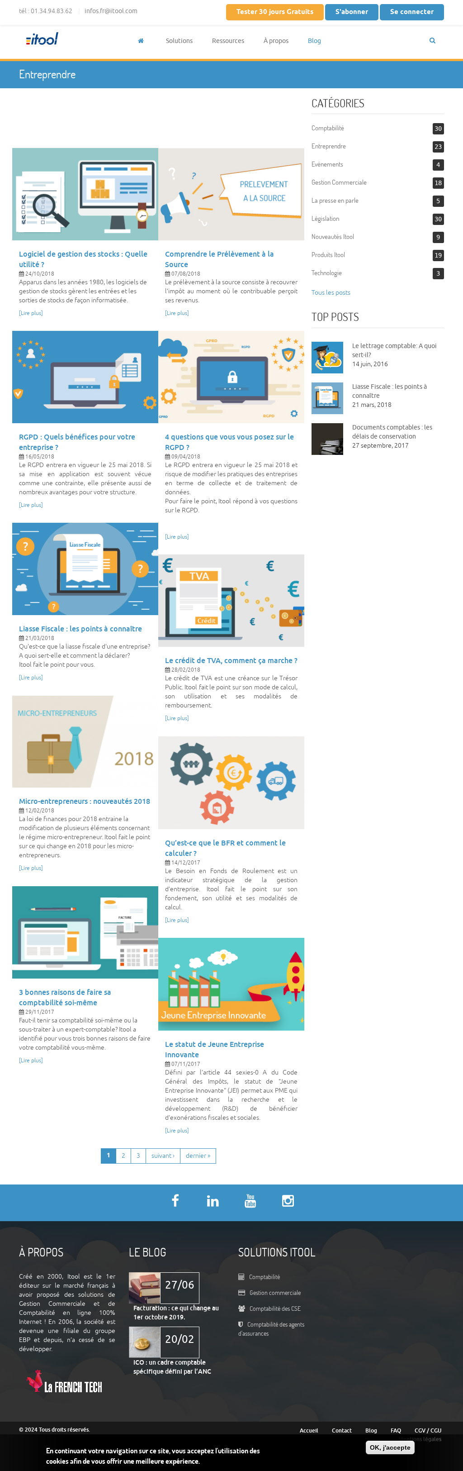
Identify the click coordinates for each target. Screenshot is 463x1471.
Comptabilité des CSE (275, 1308)
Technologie (327, 272)
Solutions (179, 41)
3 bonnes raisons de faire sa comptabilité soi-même (65, 998)
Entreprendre (329, 146)
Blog (314, 41)
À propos (276, 41)
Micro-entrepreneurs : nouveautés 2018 (84, 801)
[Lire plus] (31, 313)
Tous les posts (331, 292)
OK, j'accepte (390, 1447)
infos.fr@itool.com (111, 11)
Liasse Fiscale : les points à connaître (80, 629)
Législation (325, 218)
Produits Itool (328, 254)
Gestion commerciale (275, 1292)
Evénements (327, 164)
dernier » (198, 1156)
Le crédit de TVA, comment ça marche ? (231, 660)
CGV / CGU (428, 1430)
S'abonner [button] (351, 12)
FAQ (396, 1430)
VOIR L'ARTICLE (85, 192)
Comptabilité (328, 128)
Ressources (228, 41)
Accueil (309, 1430)
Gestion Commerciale (339, 182)
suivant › (163, 1156)
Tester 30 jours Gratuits (274, 12)
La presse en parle (335, 200)
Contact (342, 1430)
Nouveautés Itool (333, 236)
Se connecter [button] (412, 12)
